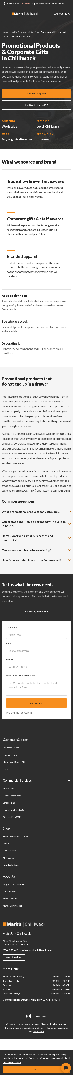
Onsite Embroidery (12, 795)
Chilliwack (13, 3)
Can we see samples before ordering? (26, 550)
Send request (36, 702)
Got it (36, 1069)
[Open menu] (5, 13)
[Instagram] (28, 1016)
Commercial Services (17, 780)
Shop (6, 828)
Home (5, 32)
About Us (9, 876)
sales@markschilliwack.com (37, 950)
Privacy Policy (41, 1016)
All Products (8, 857)
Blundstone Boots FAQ (14, 762)
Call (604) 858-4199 (36, 104)
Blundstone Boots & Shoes (15, 836)
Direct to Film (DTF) (12, 817)
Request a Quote (11, 747)
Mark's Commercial (12, 905)
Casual (6, 843)
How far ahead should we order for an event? (31, 560)
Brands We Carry (11, 865)
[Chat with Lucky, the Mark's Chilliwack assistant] (66, 1068)
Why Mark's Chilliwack (13, 884)
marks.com (38, 1031)
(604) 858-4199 (61, 13)
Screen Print (9, 802)
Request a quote (36, 93)
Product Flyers (10, 754)
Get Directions (14, 957)
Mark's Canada (10, 898)
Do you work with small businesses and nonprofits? (27, 538)
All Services (8, 788)
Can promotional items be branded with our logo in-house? (34, 523)
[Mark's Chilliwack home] (25, 13)
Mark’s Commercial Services (24, 32)
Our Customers (10, 891)
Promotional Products (13, 810)
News (5, 769)
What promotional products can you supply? (31, 511)
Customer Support (16, 740)
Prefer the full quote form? (19, 712)
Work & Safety (9, 850)
